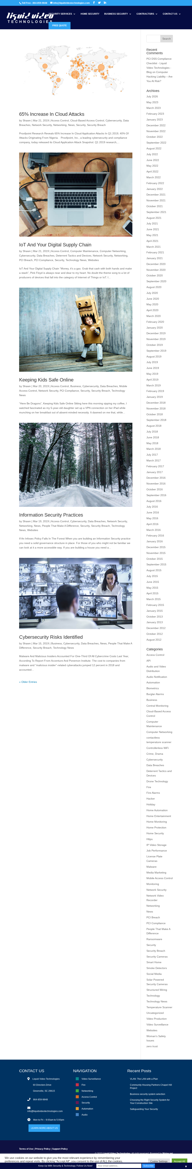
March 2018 (153, 448)
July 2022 (152, 154)
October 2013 (154, 616)
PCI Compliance (43, 260)
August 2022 (153, 148)
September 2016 (156, 495)
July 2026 (152, 96)
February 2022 (155, 183)
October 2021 (154, 206)
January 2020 (154, 327)
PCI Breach (26, 260)
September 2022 (156, 142)
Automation (153, 682)
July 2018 (152, 431)
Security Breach (96, 124)
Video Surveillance (157, 1024)
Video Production (156, 1018)
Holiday (150, 804)
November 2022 (156, 131)
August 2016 (153, 501)
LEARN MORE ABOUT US (44, 1128)
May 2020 (152, 304)
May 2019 (152, 373)
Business (75, 386)
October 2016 (154, 489)
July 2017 (152, 454)
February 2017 (155, 466)
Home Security (90, 14)
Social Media (154, 973)
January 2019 (154, 396)
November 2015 (156, 552)
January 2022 (154, 188)
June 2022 (152, 160)
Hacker (150, 798)
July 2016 (152, 506)
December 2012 (156, 628)
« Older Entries (28, 681)
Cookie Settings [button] (159, 1161)
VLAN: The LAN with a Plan (144, 1079)
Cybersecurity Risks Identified (51, 637)
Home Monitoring (156, 821)
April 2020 (152, 310)
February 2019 (155, 391)
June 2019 (152, 367)
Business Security (116, 14)
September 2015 (156, 564)
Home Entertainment (158, 816)
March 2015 (153, 599)
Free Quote (59, 25)
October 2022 (154, 136)
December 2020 (156, 264)
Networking (60, 124)
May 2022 (152, 165)
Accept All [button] (179, 1161)
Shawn (27, 120)
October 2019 (154, 344)
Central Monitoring (157, 705)
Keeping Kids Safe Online (46, 380)
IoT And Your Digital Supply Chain (55, 244)
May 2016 (152, 518)
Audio (85, 1114)
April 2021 (152, 240)
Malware (151, 866)
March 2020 (153, 315)
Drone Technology (157, 781)
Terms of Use (26, 1149)
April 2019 (152, 379)
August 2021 (153, 217)
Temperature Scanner (159, 1007)
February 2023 (155, 113)
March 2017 (153, 460)
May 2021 (152, 235)
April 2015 (152, 593)
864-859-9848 (40, 1099)
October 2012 (154, 633)
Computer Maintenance (84, 251)
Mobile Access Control (159, 878)
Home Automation (157, 810)
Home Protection (156, 827)
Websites (93, 260)
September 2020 (156, 281)
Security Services (60, 14)
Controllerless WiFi (157, 747)
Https (149, 839)
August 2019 (153, 356)
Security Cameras (157, 956)
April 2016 (152, 524)
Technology (153, 995)
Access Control (60, 120)
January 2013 (154, 622)
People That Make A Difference (60, 525)
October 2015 (154, 558)
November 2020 (156, 269)
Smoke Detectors (156, 968)
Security (81, 124)
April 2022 (152, 171)
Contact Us (170, 14)
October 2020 (154, 275)
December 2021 (156, 194)
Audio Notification (156, 676)
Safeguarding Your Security (144, 1109)
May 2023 (152, 102)
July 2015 (152, 576)
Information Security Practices (51, 515)
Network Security (42, 124)
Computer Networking (113, 251)
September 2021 (156, 212)
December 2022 (156, 125)
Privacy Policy (42, 1149)
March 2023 (153, 107)
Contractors (145, 14)
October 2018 (154, 414)
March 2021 (153, 246)
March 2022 (153, 177)
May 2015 (152, 587)
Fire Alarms (153, 792)
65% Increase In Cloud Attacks (51, 114)
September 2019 (156, 350)
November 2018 (156, 408)
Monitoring (152, 883)
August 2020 (153, 287)
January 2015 (154, 610)
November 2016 (156, 483)
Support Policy (60, 1149)
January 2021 (154, 258)
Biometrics (152, 688)
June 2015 (152, 581)
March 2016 (153, 529)
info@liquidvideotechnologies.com (45, 1111)
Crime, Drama (154, 753)
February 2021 (155, 252)
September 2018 (156, 419)
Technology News (76, 260)
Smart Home (153, 962)
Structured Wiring (156, 989)
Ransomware (154, 939)
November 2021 (156, 200)
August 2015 (153, 570)
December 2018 (156, 402)
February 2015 (155, 604)
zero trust (152, 1046)
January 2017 (154, 472)
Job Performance (156, 850)
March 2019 (153, 385)
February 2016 (155, 535)
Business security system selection (147, 1094)
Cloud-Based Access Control (87, 120)
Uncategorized (155, 1012)
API (148, 660)
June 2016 (152, 512)
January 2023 (154, 119)
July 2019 (152, 362)
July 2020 (152, 292)
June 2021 (152, 229)
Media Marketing (156, 872)
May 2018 (152, 443)
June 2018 (152, 437)
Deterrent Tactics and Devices (73, 255)
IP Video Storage (156, 844)
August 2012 (153, 639)
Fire (148, 787)
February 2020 (155, 321)
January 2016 (154, 541)
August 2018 (153, 425)
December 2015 (156, 547)
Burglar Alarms (155, 694)
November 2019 (156, 339)
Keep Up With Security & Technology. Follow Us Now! (65, 1165)
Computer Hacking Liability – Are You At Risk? (159, 77)
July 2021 (152, 223)
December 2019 (156, 333)
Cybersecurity (114, 120)
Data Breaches (45, 255)
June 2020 (152, 298)
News (71, 124)
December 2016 (156, 477)
